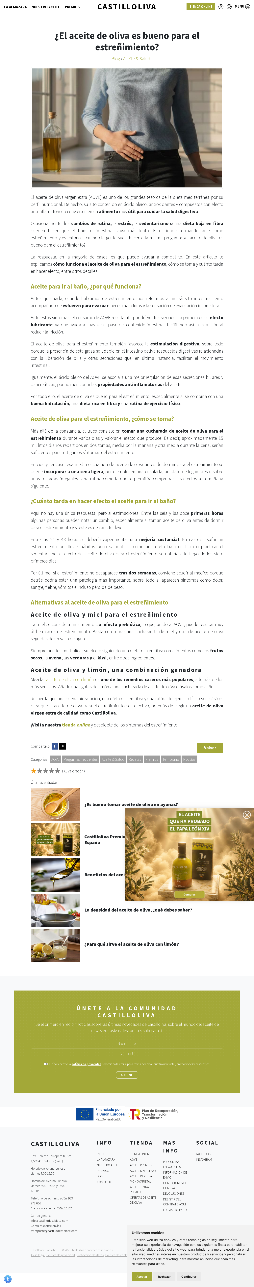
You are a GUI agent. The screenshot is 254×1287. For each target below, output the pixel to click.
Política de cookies (117, 1255)
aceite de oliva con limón (70, 679)
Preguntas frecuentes (81, 759)
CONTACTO (105, 1182)
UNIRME (127, 1075)
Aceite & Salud (113, 759)
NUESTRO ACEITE (46, 7)
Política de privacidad (60, 1255)
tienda (76, 725)
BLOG (100, 1176)
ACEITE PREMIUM (141, 1165)
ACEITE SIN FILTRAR (143, 1170)
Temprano (170, 759)
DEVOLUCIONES (173, 1193)
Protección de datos (90, 1255)
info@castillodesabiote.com (49, 1220)
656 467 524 (64, 1208)
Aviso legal (38, 1255)
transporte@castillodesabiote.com (54, 1230)
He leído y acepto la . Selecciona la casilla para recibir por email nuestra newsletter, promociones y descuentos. (128, 1064)
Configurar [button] (188, 1276)
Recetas (135, 759)
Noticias (189, 759)
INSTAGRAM (204, 1159)
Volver (210, 747)
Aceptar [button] (142, 1276)
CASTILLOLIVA (127, 7)
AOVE (55, 759)
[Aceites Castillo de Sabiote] (189, 854)
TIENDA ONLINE (201, 6)
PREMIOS (72, 7)
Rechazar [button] (164, 1276)
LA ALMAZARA (15, 7)
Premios (151, 759)
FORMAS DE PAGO (175, 1210)
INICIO (101, 1153)
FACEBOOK (203, 1153)
